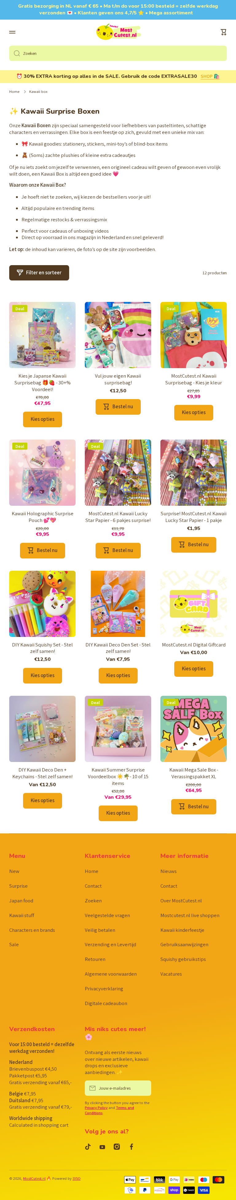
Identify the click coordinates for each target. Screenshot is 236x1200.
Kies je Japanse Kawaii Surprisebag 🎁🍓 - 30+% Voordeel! (42, 383)
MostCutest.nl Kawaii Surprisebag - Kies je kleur (193, 379)
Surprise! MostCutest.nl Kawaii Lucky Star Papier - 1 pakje (193, 517)
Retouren (95, 959)
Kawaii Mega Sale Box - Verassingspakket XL (193, 773)
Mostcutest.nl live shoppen (189, 915)
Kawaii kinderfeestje (182, 930)
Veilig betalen (100, 930)
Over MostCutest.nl (181, 900)
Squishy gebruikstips (183, 959)
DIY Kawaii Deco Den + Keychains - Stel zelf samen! (42, 773)
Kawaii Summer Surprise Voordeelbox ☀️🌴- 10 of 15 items (118, 777)
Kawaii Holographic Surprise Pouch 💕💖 (42, 517)
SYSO (77, 1178)
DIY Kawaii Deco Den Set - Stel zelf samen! (118, 648)
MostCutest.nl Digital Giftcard (194, 645)
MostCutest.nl (34, 1178)
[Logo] (118, 32)
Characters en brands (32, 930)
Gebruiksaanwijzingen (184, 944)
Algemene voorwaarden (111, 973)
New (14, 871)
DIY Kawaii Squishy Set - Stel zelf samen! (42, 648)
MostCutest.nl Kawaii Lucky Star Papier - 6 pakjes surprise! (118, 517)
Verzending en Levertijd (110, 944)
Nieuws (168, 871)
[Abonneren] (143, 1088)
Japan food (21, 900)
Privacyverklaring (104, 988)
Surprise (18, 885)
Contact (93, 885)
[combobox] (118, 53)
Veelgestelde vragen (107, 915)
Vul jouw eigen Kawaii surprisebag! (118, 379)
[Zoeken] (14, 53)
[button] (224, 32)
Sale (14, 944)
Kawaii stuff (21, 915)
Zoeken (93, 900)
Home (14, 91)
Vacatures (171, 973)
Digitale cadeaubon (106, 1003)
